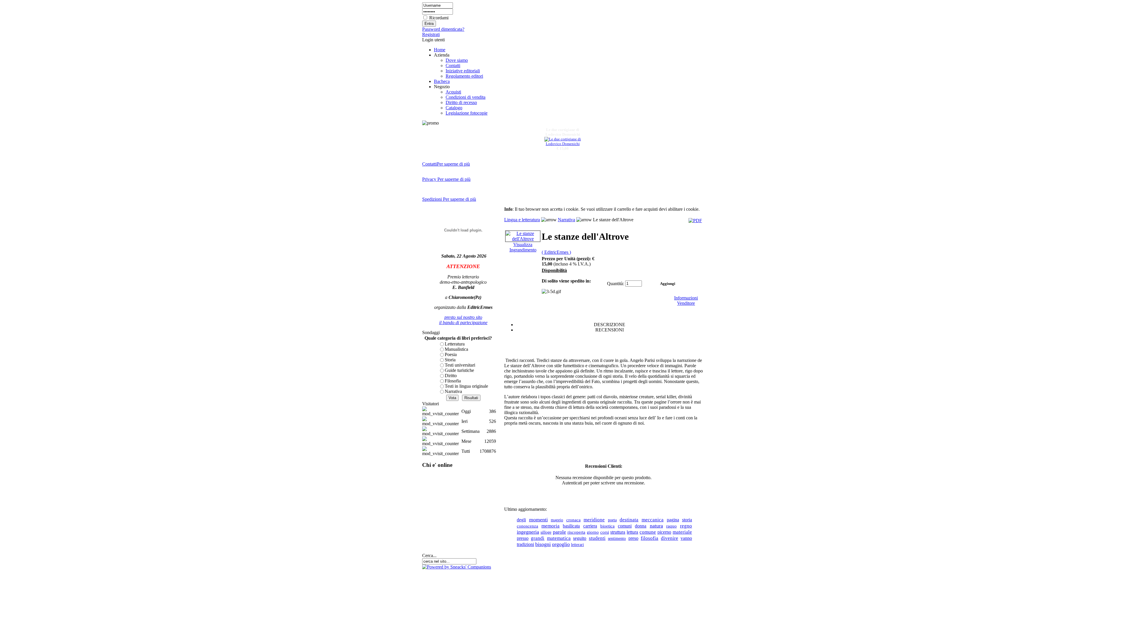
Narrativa (453, 391)
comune (648, 532)
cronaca (573, 520)
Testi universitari (460, 365)
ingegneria (528, 532)
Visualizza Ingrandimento (522, 247)
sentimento (617, 538)
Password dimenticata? (443, 29)
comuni (625, 525)
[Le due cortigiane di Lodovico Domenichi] (562, 140)
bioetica (607, 526)
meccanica (653, 520)
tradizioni (525, 544)
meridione (594, 520)
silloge (546, 532)
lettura (632, 532)
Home (439, 49)
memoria (550, 526)
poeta (612, 520)
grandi (537, 538)
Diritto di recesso (461, 102)
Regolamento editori (464, 76)
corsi (604, 532)
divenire (669, 538)
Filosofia (453, 380)
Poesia (451, 354)
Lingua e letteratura (522, 219)
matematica (559, 538)
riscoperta (576, 532)
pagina (673, 519)
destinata (629, 520)
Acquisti (453, 91)
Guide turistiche (459, 370)
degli (521, 519)
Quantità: (615, 283)
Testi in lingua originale (466, 386)
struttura (617, 532)
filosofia (649, 538)
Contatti (453, 65)
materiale (682, 532)
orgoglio (561, 544)
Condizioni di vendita (465, 97)
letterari (577, 544)
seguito (579, 538)
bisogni (543, 544)
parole (559, 532)
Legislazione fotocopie (467, 112)
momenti (538, 520)
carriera (590, 525)
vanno (686, 538)
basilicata (571, 525)
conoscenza (527, 526)
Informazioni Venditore (686, 300)
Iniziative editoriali (463, 70)
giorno (593, 532)
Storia (450, 359)
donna (640, 525)
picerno (664, 532)
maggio (557, 520)
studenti (597, 538)
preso (633, 538)
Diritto (451, 375)
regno (686, 526)
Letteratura (455, 343)
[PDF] (695, 220)
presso (523, 538)
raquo (671, 525)
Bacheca (442, 81)
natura (656, 526)
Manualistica (456, 349)
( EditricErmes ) (556, 252)
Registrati (431, 34)
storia (687, 519)
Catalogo (454, 107)
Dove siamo (457, 60)
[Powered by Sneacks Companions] (456, 566)
